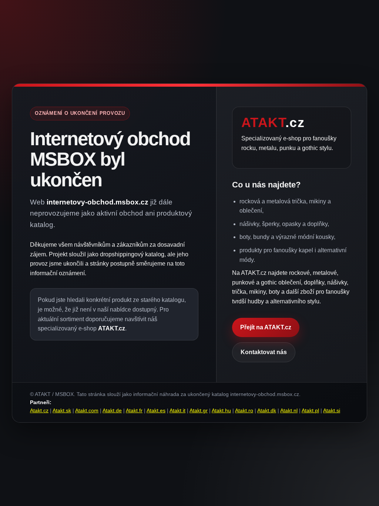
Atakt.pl (310, 410)
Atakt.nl (289, 410)
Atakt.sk (62, 410)
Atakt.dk (266, 410)
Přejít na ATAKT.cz (265, 327)
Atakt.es (156, 410)
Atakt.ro (244, 410)
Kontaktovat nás (264, 352)
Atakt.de (112, 410)
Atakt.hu (221, 410)
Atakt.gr (199, 410)
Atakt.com (86, 410)
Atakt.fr (134, 410)
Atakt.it (177, 410)
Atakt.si (331, 410)
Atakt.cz (39, 410)
